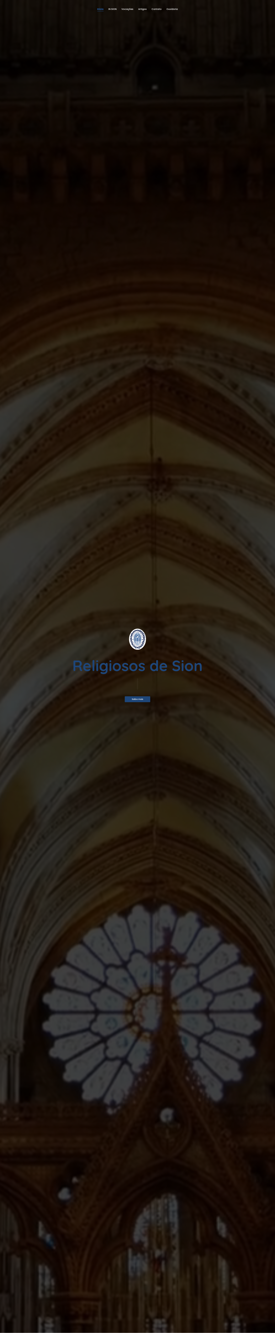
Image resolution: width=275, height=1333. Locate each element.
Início (100, 9)
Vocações (127, 9)
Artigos (142, 9)
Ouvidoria (172, 9)
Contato (157, 9)
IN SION (112, 9)
